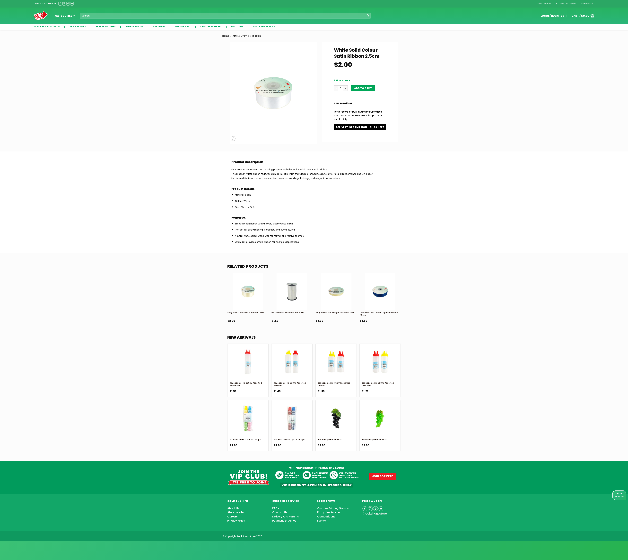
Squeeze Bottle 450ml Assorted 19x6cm (334, 384)
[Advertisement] (26, 545)
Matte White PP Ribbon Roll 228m (287, 312)
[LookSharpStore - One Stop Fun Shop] (41, 15)
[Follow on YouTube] (72, 3)
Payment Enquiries (284, 521)
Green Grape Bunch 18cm (374, 439)
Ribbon (256, 35)
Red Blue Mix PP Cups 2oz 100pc (289, 439)
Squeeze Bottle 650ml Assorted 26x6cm (290, 384)
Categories (63, 16)
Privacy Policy (236, 521)
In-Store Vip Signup (566, 3)
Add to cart (363, 88)
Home (225, 35)
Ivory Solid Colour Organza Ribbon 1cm (335, 312)
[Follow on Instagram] (64, 3)
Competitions (326, 516)
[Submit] (367, 15)
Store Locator (544, 3)
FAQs (275, 508)
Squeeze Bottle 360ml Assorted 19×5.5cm (378, 384)
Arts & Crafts (241, 35)
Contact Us (587, 3)
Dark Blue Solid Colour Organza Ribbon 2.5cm (379, 314)
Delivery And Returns (285, 516)
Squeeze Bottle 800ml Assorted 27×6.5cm (246, 384)
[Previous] (227, 306)
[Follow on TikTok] (68, 3)
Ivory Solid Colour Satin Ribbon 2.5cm (245, 312)
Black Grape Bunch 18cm (330, 439)
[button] (581, 15)
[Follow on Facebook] (60, 3)
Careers (232, 516)
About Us (233, 508)
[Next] (400, 306)
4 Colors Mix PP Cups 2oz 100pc (245, 439)
